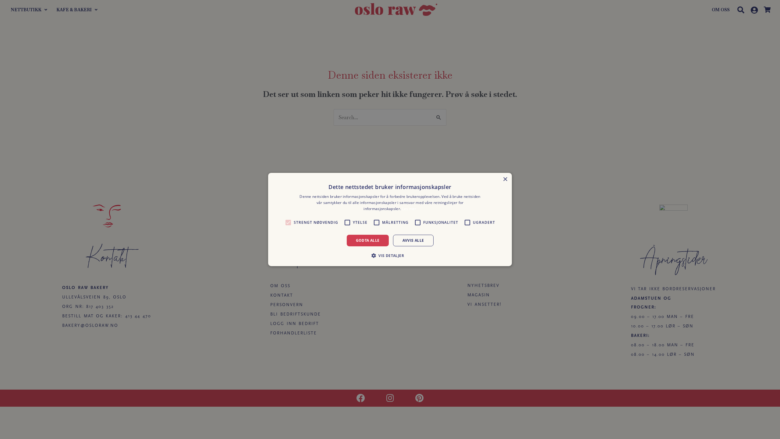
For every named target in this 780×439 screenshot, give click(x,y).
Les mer (409, 208)
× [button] (505, 179)
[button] (390, 255)
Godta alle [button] (368, 240)
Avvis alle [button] (413, 240)
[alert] (390, 219)
